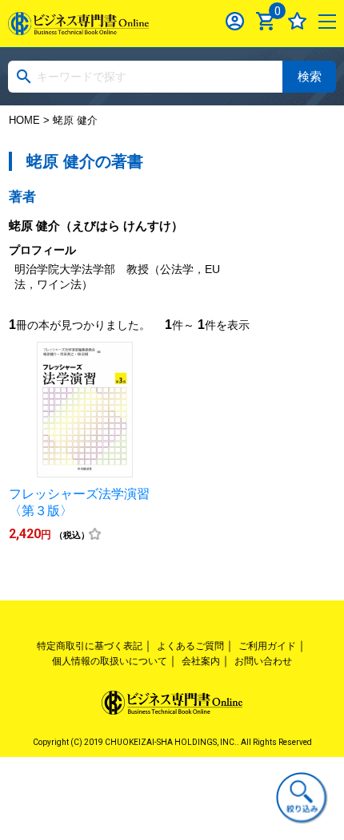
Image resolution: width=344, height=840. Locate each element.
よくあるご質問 (190, 646)
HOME (24, 120)
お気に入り (297, 21)
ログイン (235, 21)
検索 (310, 76)
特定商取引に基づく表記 (89, 646)
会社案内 (201, 661)
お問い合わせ (263, 661)
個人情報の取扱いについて (109, 661)
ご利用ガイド (267, 646)
